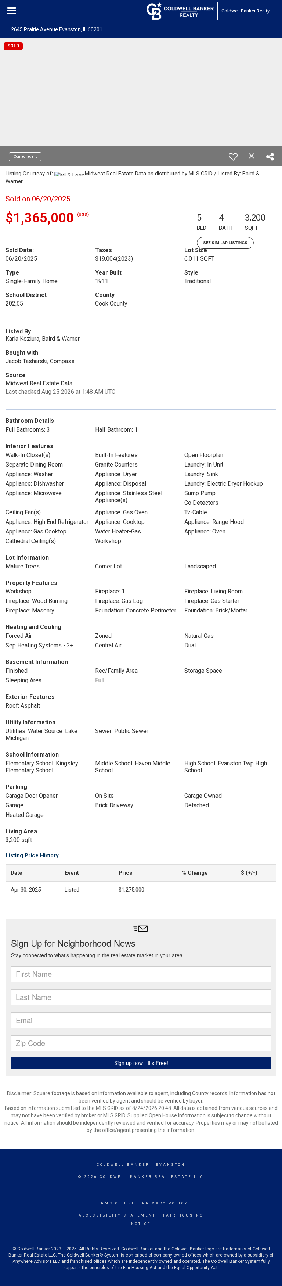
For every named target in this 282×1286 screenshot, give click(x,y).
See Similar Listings (225, 242)
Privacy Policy (165, 1203)
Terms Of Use (114, 1203)
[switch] (233, 156)
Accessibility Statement (117, 1215)
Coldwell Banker (123, 1165)
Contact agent (25, 156)
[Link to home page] (180, 11)
